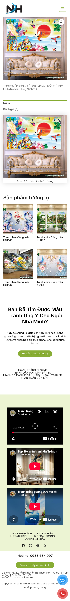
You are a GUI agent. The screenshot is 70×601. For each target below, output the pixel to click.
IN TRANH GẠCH (22, 533)
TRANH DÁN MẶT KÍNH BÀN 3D (32, 372)
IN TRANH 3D (45, 533)
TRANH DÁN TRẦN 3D (49, 375)
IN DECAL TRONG (44, 536)
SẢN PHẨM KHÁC (35, 538)
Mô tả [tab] (6, 103)
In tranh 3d (22, 85)
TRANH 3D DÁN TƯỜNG (42, 85)
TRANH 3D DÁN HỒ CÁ (16, 375)
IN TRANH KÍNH (19, 536)
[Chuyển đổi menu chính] (62, 8)
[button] (61, 22)
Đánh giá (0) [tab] (10, 109)
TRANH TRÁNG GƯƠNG (32, 370)
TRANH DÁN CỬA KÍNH (35, 378)
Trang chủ (8, 85)
